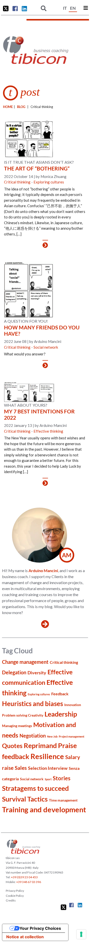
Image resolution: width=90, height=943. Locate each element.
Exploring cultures (49, 182)
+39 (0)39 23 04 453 (24, 877)
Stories (61, 778)
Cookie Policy (15, 896)
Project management (71, 736)
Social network (46, 347)
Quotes (12, 745)
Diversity (37, 672)
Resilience (47, 756)
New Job (52, 736)
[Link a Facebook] (15, 8)
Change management (25, 662)
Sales (21, 768)
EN (73, 8)
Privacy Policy (15, 891)
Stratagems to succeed (35, 788)
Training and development (44, 809)
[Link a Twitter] (5, 8)
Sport (48, 779)
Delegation (14, 672)
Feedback (59, 693)
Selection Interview (48, 768)
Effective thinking (48, 431)
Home (8, 107)
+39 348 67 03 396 (28, 882)
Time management (63, 800)
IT (65, 8)
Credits (11, 900)
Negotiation (33, 736)
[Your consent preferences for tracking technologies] (81, 934)
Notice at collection (25, 936)
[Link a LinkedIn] (24, 8)
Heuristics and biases (32, 703)
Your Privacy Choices (40, 928)
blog (21, 107)
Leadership (60, 714)
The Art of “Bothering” (37, 168)
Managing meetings (17, 726)
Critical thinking (17, 182)
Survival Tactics (25, 799)
